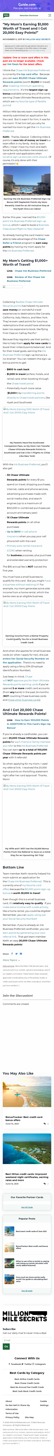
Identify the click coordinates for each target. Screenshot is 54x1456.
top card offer (29, 74)
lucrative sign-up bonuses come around (25, 157)
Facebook (16, 1364)
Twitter (28, 1364)
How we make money (37, 50)
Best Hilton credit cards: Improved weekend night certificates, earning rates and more (27, 1177)
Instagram (40, 1364)
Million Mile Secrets (38, 39)
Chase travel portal (22, 383)
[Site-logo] (6, 15)
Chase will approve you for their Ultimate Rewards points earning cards (26, 680)
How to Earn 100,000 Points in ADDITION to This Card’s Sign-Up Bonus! (29, 724)
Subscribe (9, 1329)
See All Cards (27, 1207)
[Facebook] (12, 954)
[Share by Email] (21, 954)
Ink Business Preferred (20, 250)
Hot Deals (13, 64)
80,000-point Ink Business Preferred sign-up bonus (24, 221)
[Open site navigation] (49, 15)
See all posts (27, 1291)
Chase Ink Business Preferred (33, 70)
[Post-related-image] (27, 1091)
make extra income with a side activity (25, 907)
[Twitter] (16, 954)
